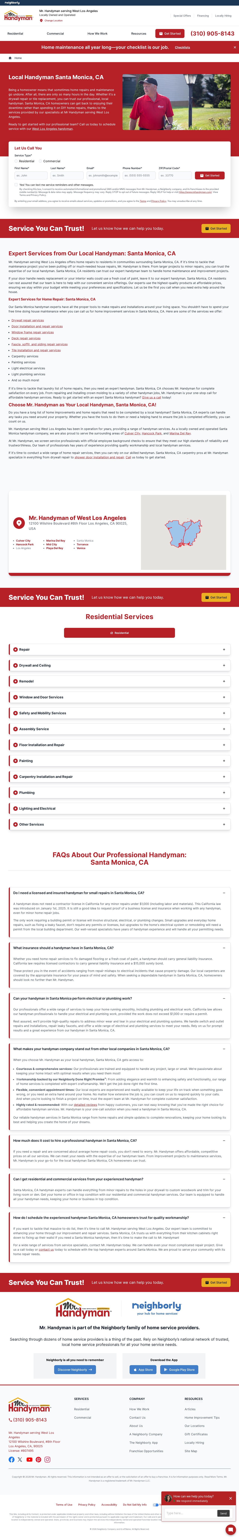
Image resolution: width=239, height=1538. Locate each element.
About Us (136, 1426)
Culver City (132, 433)
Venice (81, 548)
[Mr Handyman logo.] (18, 15)
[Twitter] (21, 1460)
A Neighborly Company (145, 1434)
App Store (146, 1369)
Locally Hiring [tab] (223, 15)
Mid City (51, 544)
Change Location (54, 20)
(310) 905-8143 (30, 1420)
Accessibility (109, 1504)
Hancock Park (152, 433)
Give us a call (151, 397)
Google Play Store (182, 1369)
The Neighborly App (143, 1442)
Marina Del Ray (180, 433)
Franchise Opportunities (146, 1451)
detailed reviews (85, 1105)
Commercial (51, 161)
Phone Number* (132, 168)
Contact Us (137, 1417)
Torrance (82, 544)
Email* (90, 168)
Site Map (191, 1451)
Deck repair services (26, 338)
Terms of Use (64, 1504)
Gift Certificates (196, 1434)
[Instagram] (47, 1460)
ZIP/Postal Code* (169, 168)
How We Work (139, 1409)
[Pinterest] (38, 1460)
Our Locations (194, 1426)
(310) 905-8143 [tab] (212, 33)
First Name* (22, 168)
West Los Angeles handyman (52, 129)
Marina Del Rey (55, 540)
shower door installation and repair (99, 457)
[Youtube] (29, 1460)
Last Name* (58, 168)
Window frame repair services (33, 332)
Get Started (212, 175)
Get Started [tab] (172, 33)
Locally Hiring (194, 1442)
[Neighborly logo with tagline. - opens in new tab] (157, 1308)
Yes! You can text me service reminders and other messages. (56, 184)
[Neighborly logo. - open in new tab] (12, 2)
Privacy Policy (158, 201)
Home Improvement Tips (202, 1417)
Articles (190, 1409)
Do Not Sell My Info (135, 1504)
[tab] (55, 33)
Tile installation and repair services (36, 350)
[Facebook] (12, 1460)
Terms (143, 201)
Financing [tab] (203, 15)
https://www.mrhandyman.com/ (195, 192)
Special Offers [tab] (182, 15)
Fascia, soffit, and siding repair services (40, 344)
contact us (46, 1249)
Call (128, 457)
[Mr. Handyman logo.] (84, 1308)
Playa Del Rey (54, 548)
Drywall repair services (28, 320)
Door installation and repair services (37, 326)
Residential (26, 161)
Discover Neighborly (72, 1369)
